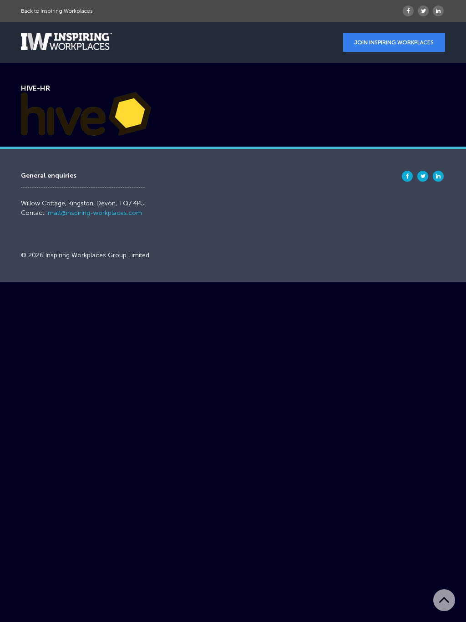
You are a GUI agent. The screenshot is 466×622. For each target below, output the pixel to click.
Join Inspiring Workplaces (394, 42)
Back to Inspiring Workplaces (56, 11)
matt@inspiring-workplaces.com (95, 213)
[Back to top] (444, 600)
